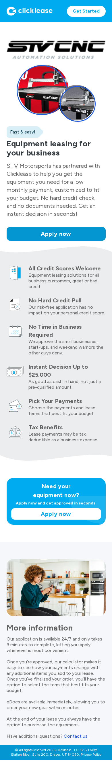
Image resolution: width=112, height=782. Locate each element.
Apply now (56, 233)
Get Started (86, 11)
